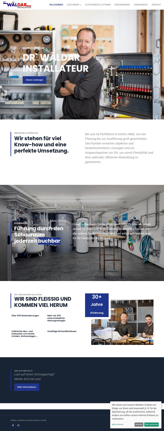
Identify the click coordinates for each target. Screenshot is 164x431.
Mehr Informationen (26, 387)
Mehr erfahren (117, 424)
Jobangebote (141, 4)
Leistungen (73, 4)
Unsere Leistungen (34, 80)
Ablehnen (139, 424)
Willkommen (56, 4)
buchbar (49, 240)
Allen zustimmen (151, 424)
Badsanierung (122, 4)
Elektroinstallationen (98, 4)
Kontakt (156, 4)
